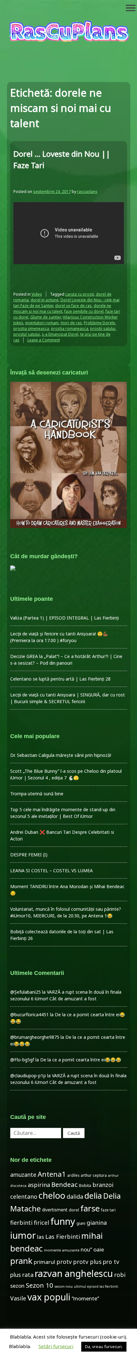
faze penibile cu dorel (84, 311)
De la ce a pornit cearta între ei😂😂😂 (80, 1060)
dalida (75, 1196)
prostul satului (26, 334)
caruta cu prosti (79, 294)
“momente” (85, 1298)
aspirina (39, 1185)
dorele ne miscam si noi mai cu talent (62, 308)
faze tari (108, 1209)
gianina (97, 1222)
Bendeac (64, 1184)
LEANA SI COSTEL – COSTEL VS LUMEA (51, 870)
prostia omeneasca (31, 328)
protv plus (87, 1261)
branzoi (102, 1185)
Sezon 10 (39, 1285)
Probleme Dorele (99, 323)
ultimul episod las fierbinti (96, 1286)
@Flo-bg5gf (22, 1060)
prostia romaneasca (69, 328)
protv (64, 1261)
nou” (86, 1249)
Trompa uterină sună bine (36, 794)
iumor (23, 1235)
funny (62, 1221)
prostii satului (102, 328)
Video (37, 294)
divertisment (55, 1210)
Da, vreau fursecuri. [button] (104, 1346)
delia (93, 1195)
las (40, 1236)
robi (120, 1274)
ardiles (73, 1175)
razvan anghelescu (74, 1273)
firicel (41, 1222)
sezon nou (63, 1286)
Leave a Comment (43, 340)
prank (21, 1260)
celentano (23, 1196)
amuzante (23, 1174)
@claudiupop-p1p (28, 1076)
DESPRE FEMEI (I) (28, 855)
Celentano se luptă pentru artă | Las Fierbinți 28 (60, 679)
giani (80, 1223)
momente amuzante (61, 1250)
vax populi (48, 1297)
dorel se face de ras (73, 305)
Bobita (85, 1185)
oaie (98, 1249)
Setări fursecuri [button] (56, 1346)
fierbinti (21, 1222)
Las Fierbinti (62, 1236)
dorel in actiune (45, 300)
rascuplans (87, 191)
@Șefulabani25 (25, 992)
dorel (74, 1210)
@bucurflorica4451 (29, 1014)
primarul (44, 1261)
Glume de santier (45, 317)
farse (90, 1208)
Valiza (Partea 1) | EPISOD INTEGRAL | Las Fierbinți (64, 618)
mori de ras (71, 323)
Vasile (18, 1298)
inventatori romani (42, 323)
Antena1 (52, 1174)
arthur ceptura (94, 1175)
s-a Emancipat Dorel (60, 334)
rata (27, 1274)
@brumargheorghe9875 (34, 1037)
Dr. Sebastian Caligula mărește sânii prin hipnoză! (60, 755)
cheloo (52, 1195)
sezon (17, 1285)
